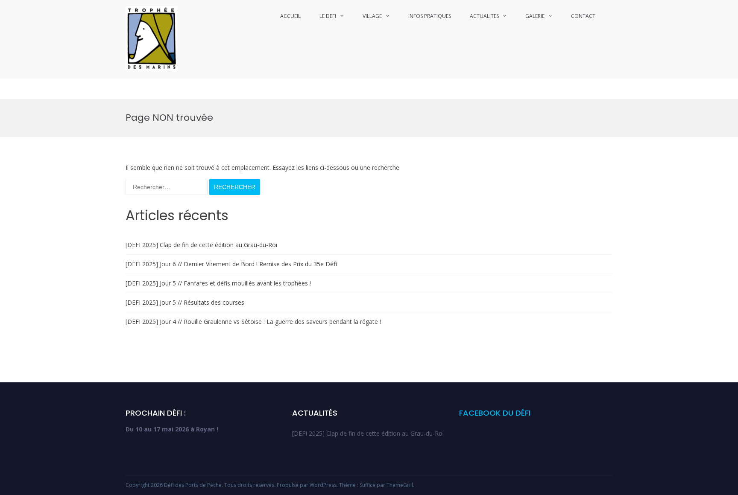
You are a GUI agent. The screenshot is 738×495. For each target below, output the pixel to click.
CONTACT (583, 16)
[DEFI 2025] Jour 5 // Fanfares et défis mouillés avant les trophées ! (218, 283)
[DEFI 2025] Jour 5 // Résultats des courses (185, 302)
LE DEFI (327, 16)
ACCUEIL (290, 16)
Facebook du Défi (494, 413)
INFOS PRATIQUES (429, 16)
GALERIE (535, 16)
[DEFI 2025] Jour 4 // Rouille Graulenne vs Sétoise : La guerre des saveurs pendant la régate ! (253, 321)
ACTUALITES (484, 16)
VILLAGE (372, 16)
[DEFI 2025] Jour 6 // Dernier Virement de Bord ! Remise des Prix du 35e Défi (231, 264)
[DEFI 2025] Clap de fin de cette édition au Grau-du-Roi (201, 245)
